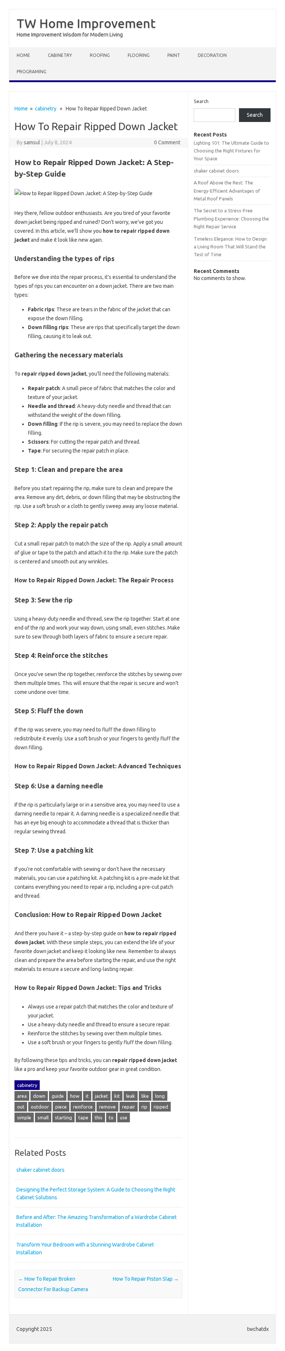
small (43, 1117)
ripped (161, 1106)
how (74, 1096)
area (22, 1096)
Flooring (139, 55)
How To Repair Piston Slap (146, 1279)
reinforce (83, 1106)
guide (58, 1096)
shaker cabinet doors (40, 1170)
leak (130, 1096)
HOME (23, 55)
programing (31, 71)
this (98, 1117)
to (111, 1117)
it (87, 1096)
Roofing (100, 55)
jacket (101, 1096)
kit (117, 1096)
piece (61, 1106)
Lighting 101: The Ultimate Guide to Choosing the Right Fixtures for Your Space (231, 150)
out (20, 1106)
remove (107, 1106)
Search (201, 101)
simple (24, 1117)
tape (83, 1117)
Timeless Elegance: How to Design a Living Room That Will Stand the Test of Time (230, 246)
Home (21, 109)
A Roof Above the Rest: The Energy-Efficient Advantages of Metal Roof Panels (227, 190)
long (160, 1096)
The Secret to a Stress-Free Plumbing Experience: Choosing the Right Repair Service (231, 218)
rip (144, 1106)
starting (63, 1117)
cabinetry (60, 55)
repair (128, 1106)
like (145, 1096)
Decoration (212, 55)
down (39, 1096)
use (123, 1117)
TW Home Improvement (86, 23)
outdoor (40, 1106)
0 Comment (167, 142)
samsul (32, 142)
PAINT (173, 55)
